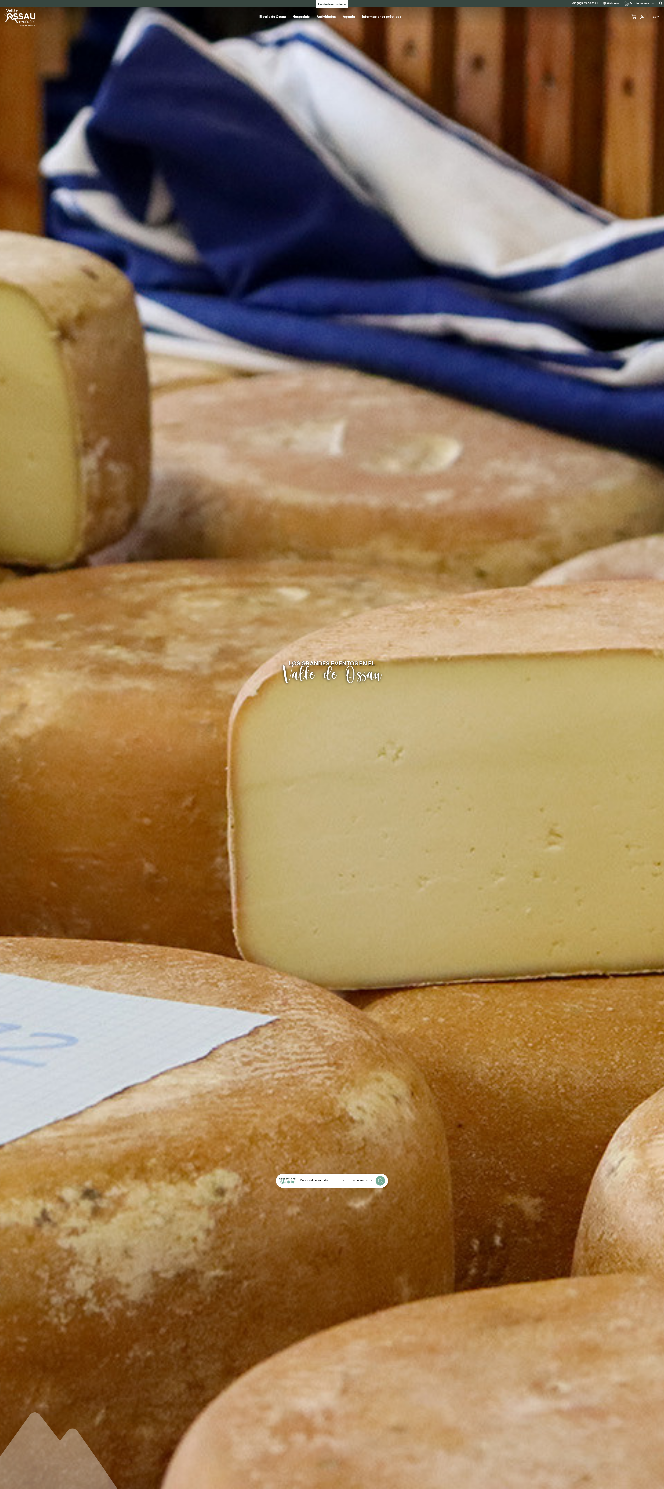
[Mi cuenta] (642, 17)
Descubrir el (332, 663)
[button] (633, 17)
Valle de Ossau (332, 675)
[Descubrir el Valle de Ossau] (332, 744)
